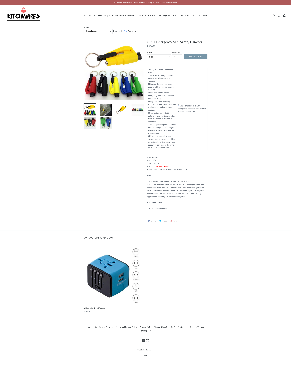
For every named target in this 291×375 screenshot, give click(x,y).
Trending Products (167, 15)
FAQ (193, 15)
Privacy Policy (146, 327)
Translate (132, 31)
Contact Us (203, 15)
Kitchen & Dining (102, 15)
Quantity (176, 52)
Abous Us (87, 15)
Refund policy (145, 331)
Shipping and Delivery (104, 327)
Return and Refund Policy (126, 327)
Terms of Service (161, 327)
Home (86, 27)
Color (149, 52)
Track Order (183, 15)
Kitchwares (147, 350)
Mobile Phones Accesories (124, 15)
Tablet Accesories (148, 15)
